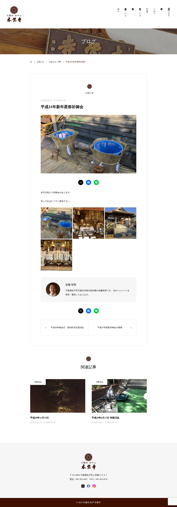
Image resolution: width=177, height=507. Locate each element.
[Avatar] (53, 289)
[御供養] (132, 14)
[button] (30, 396)
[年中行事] (161, 14)
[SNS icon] (82, 486)
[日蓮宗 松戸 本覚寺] (14, 14)
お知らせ (52, 62)
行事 (59, 62)
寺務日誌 (38, 382)
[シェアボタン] (80, 182)
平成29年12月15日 (39, 417)
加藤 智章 (70, 284)
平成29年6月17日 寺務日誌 (105, 417)
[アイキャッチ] (57, 396)
